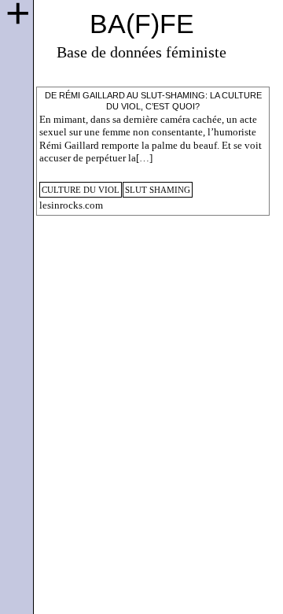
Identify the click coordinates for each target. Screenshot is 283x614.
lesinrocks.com (71, 205)
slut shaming (157, 189)
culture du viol (80, 189)
